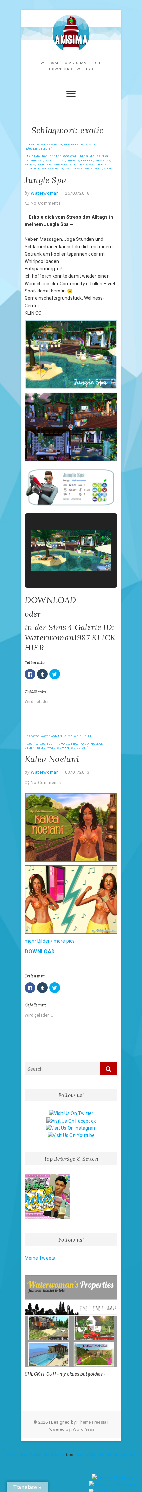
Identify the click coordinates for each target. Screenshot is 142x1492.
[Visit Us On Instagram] (71, 1128)
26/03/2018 (77, 193)
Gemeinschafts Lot (81, 144)
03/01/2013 (77, 772)
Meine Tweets (40, 1258)
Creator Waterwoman (44, 144)
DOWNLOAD (50, 599)
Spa (49, 164)
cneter (56, 156)
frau (74, 743)
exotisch (47, 743)
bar (45, 156)
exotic (50, 160)
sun (73, 164)
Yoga (108, 168)
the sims (86, 164)
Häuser (31, 148)
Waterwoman (52, 168)
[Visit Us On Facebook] (71, 1121)
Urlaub (101, 164)
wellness (74, 168)
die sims (87, 156)
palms (30, 164)
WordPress (83, 1429)
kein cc (87, 160)
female (63, 743)
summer (61, 164)
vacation (32, 168)
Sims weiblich (76, 736)
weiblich (78, 747)
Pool (41, 164)
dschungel (34, 160)
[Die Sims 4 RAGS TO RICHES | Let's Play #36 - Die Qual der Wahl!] (47, 1196)
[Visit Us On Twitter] (71, 1113)
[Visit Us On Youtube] (71, 1135)
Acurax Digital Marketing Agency (105, 1455)
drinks (102, 156)
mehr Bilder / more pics (50, 941)
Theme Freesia (92, 1422)
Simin (30, 747)
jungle (73, 160)
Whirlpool (93, 168)
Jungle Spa (45, 179)
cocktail (70, 156)
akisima (33, 156)
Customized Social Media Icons (36, 1455)
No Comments (46, 203)
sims (41, 747)
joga (61, 160)
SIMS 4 (44, 148)
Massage (103, 160)
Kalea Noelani (92, 743)
